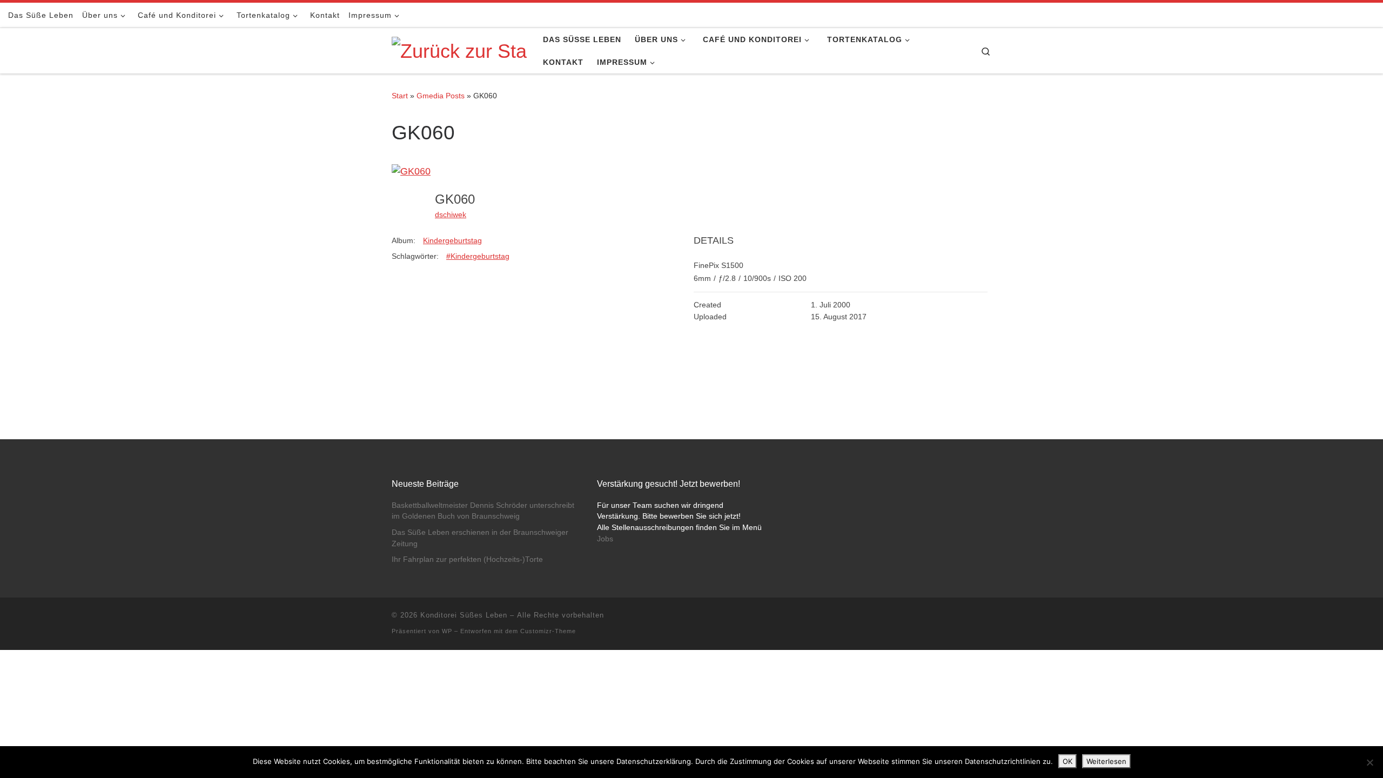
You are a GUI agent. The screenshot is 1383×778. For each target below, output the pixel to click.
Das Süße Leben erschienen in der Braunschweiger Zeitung (480, 538)
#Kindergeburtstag (477, 256)
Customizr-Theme (548, 631)
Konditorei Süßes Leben (463, 615)
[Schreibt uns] (1372, 15)
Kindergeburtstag (452, 240)
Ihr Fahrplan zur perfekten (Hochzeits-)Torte (467, 559)
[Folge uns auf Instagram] (1357, 15)
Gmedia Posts (441, 95)
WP (447, 631)
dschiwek (450, 214)
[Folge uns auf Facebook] (1342, 15)
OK (1067, 761)
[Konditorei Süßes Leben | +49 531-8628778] (459, 50)
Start (400, 95)
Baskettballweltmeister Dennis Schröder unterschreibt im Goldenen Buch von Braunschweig (483, 511)
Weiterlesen (1106, 761)
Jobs (605, 539)
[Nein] (1369, 762)
